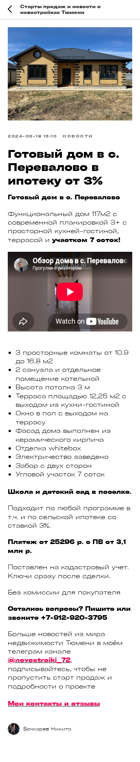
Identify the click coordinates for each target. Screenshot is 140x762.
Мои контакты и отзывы (54, 703)
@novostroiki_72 (39, 660)
